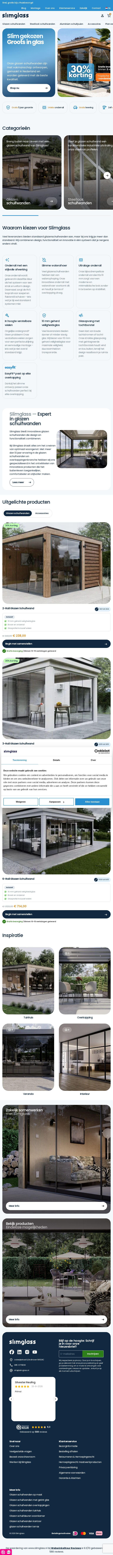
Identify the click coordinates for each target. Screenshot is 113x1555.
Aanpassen (55, 801)
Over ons (50, 8)
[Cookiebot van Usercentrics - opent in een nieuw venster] (97, 751)
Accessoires (94, 23)
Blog (23, 8)
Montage (35, 8)
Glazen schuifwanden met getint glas (29, 1500)
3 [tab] (93, 215)
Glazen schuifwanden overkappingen (29, 1505)
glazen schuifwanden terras (24, 1526)
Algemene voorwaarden (72, 1473)
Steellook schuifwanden (42, 23)
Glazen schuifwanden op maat (25, 1495)
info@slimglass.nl (21, 1370)
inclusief (9, 617)
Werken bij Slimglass (20, 1462)
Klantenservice (67, 8)
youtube (34, 1352)
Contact (96, 8)
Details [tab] (56, 760)
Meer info (14, 1206)
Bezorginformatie (68, 1446)
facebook (11, 1352)
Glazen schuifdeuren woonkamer (27, 1516)
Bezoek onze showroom (22, 1457)
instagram (27, 1352)
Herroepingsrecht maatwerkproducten (80, 1462)
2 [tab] (56, 215)
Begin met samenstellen (18, 643)
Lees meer (18, 482)
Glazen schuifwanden (13, 23)
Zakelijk (83, 8)
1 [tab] (20, 215)
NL (109, 8)
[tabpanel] (32, 172)
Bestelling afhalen (68, 1451)
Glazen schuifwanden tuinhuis (25, 1510)
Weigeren (21, 801)
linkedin (19, 1352)
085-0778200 (20, 1365)
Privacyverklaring (68, 1467)
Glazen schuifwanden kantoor (25, 1521)
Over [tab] (93, 760)
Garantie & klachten (70, 1478)
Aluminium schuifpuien (71, 23)
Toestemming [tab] (20, 760)
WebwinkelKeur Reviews (66, 1548)
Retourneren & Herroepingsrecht (76, 1457)
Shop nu (14, 88)
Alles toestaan (92, 801)
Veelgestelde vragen (20, 1451)
